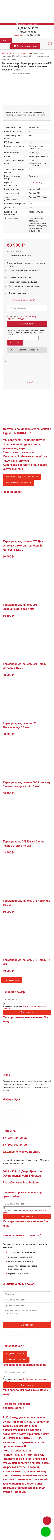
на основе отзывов (21, 73)
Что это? (37, 183)
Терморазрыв (24, 53)
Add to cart (15, 342)
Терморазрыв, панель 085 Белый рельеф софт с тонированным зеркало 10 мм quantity (26, 332)
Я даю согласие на (21, 318)
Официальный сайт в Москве (27, 24)
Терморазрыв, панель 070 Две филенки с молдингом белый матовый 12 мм (23, 545)
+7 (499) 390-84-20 (27, 32)
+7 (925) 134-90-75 (27, 28)
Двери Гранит (8, 53)
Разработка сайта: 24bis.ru (21, 1182)
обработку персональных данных (21, 317)
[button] (50, 43)
